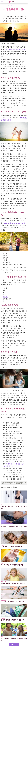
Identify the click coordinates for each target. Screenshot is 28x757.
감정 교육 (12, 5)
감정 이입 (5, 296)
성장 (2, 563)
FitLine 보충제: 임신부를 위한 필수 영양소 (14, 507)
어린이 (2, 545)
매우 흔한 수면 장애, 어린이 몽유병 (12, 546)
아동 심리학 (3, 581)
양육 (2, 5)
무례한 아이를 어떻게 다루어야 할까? (13, 583)
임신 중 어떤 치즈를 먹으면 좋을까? (12, 601)
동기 (6, 397)
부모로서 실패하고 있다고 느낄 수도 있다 (14, 223)
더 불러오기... (14, 644)
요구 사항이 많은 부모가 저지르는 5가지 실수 (14, 639)
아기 (2, 636)
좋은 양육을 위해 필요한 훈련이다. (16, 49)
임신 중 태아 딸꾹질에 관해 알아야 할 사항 (14, 527)
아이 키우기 (6, 5)
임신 (2, 504)
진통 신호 (3, 618)
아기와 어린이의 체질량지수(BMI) (12, 565)
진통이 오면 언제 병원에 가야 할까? (12, 620)
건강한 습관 (3, 600)
